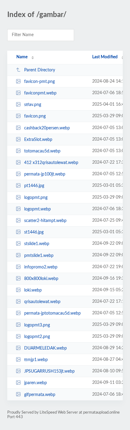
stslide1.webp (36, 244)
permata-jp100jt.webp (44, 174)
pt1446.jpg (34, 186)
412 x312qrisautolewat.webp (51, 163)
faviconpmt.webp (40, 93)
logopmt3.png (37, 325)
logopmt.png (35, 198)
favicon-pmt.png (39, 82)
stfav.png (32, 105)
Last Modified (105, 57)
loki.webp (33, 290)
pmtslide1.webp (39, 255)
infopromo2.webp (40, 267)
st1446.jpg (34, 232)
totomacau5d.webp (42, 151)
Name (22, 57)
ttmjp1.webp (36, 360)
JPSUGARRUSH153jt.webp (49, 371)
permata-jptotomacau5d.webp (52, 313)
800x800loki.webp (41, 279)
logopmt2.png (37, 337)
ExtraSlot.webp (38, 140)
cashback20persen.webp (47, 128)
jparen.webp (35, 383)
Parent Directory (39, 70)
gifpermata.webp (39, 394)
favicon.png (35, 116)
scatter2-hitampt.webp (45, 221)
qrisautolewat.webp (42, 302)
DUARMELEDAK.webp (45, 348)
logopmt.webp (37, 209)
